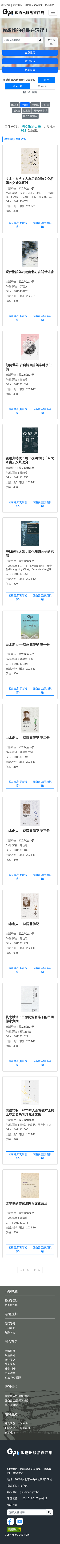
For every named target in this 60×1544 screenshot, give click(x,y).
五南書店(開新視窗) (42, 224)
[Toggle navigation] (52, 12)
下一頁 (37, 1270)
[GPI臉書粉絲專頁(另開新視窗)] (11, 1521)
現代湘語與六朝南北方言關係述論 (30, 272)
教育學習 (10, 1364)
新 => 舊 (17, 86)
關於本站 (17, 5)
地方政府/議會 (30, 116)
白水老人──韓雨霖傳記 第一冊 (28, 644)
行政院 (25, 104)
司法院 (45, 104)
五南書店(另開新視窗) (17, 1400)
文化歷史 (10, 1359)
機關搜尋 (30, 69)
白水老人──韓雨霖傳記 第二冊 (28, 737)
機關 (46, 80)
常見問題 (10, 1423)
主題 (13, 80)
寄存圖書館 (11, 1405)
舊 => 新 (42, 86)
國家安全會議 (40, 110)
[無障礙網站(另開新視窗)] (14, 1529)
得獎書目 (25, 1428)
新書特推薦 (11, 1305)
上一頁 (26, 1270)
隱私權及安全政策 (34, 5)
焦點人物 (10, 1332)
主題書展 (10, 1328)
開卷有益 (11, 1341)
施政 (29, 80)
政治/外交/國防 (13, 1377)
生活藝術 (10, 1355)
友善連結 (10, 1432)
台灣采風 (10, 1350)
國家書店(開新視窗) (17, 224)
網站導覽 (5, 5)
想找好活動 (11, 1300)
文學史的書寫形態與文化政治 (26, 1203)
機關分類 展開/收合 (15, 139)
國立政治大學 (26, 188)
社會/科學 (10, 1368)
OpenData (26, 1423)
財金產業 (10, 1373)
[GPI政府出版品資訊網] (23, 12)
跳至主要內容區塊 (9, 1)
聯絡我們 (49, 5)
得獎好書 (10, 1323)
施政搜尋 (30, 61)
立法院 (35, 104)
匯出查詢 (32, 92)
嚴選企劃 (11, 1314)
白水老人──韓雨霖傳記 (22, 924)
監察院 (26, 110)
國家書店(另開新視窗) (17, 1396)
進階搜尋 (51, 42)
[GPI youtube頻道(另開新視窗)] (20, 1521)
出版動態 (11, 1291)
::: (8, 1446)
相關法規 (10, 1428)
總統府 (14, 104)
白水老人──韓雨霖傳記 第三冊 (28, 831)
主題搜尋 (30, 52)
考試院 (16, 110)
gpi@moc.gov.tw (29, 1492)
